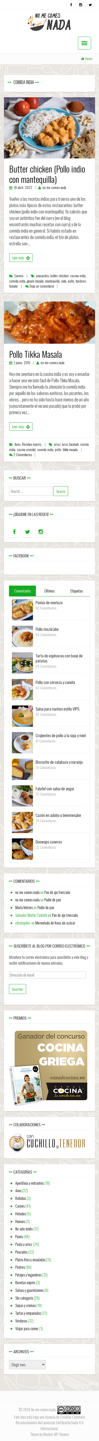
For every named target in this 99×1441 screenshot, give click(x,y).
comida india (17, 281)
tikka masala (70, 449)
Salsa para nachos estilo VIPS (57, 708)
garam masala (35, 281)
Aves (17, 444)
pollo (71, 281)
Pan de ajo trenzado (57, 892)
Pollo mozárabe (47, 629)
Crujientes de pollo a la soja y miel (61, 735)
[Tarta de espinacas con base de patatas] (22, 662)
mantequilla (52, 281)
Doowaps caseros (49, 841)
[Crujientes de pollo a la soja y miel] (22, 742)
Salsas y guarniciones (29, 1290)
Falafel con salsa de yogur (55, 788)
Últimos (49, 591)
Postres (20, 1267)
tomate (13, 286)
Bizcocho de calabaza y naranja (59, 762)
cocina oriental (26, 449)
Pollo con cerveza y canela (55, 682)
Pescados (21, 1252)
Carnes (19, 275)
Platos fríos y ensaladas (30, 1259)
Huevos (20, 1221)
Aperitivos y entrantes (29, 1183)
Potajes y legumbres (28, 1275)
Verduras (21, 1321)
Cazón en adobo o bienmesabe (58, 815)
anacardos (42, 275)
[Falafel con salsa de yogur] (22, 795)
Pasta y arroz (23, 1244)
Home (88, 58)
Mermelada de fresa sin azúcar (55, 923)
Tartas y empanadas (28, 1313)
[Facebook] (71, 4)
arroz (57, 444)
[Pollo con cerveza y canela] (22, 689)
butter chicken (59, 275)
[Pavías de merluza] (22, 609)
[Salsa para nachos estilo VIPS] (22, 715)
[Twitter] (90, 4)
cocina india (78, 275)
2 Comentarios (22, 454)
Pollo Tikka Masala (35, 354)
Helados (20, 1213)
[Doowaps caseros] (22, 848)
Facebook (21, 555)
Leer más (18, 258)
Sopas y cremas (25, 1305)
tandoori (81, 281)
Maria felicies (24, 907)
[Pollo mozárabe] (22, 635)
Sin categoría (24, 1298)
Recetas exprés (31, 444)
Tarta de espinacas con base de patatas (59, 658)
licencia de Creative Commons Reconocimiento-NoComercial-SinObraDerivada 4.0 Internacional (50, 1422)
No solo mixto (24, 1229)
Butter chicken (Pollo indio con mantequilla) (47, 173)
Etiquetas (76, 591)
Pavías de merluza (49, 602)
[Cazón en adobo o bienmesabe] (22, 822)
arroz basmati (70, 444)
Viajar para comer (27, 1328)
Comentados (22, 591)
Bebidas (20, 1198)
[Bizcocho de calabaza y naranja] (22, 768)
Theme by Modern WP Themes (49, 1434)
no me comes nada (54, 187)
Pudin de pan (52, 899)
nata (63, 281)
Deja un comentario (42, 286)
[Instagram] (80, 4)
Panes (19, 1236)
